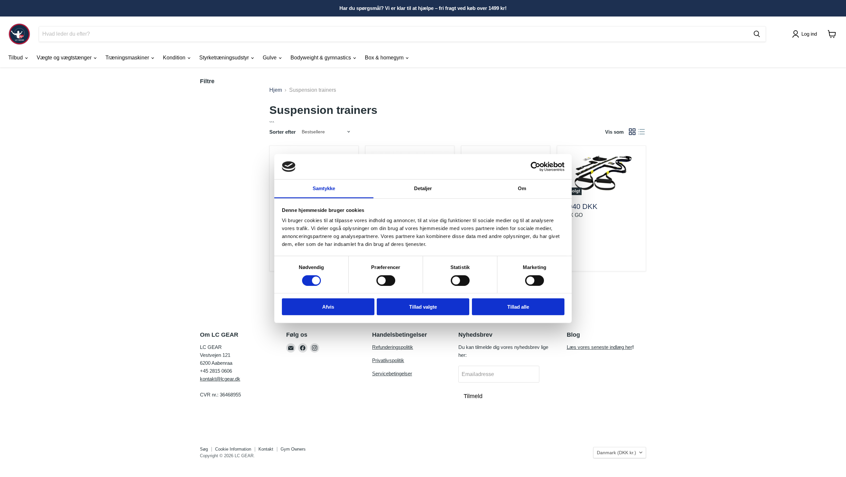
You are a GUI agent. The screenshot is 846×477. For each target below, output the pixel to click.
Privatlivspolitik (388, 360)
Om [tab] (522, 188)
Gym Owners (293, 449)
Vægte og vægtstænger (65, 57)
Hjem (275, 90)
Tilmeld (473, 396)
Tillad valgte (423, 307)
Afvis (328, 307)
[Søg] (757, 34)
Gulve (270, 57)
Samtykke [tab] (324, 188)
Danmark (616, 452)
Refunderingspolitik (392, 347)
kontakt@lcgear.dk (220, 379)
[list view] (641, 131)
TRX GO (572, 215)
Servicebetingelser (392, 373)
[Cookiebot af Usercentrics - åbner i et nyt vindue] (535, 167)
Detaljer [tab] (423, 188)
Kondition (175, 57)
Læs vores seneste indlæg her (599, 347)
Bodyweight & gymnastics (321, 57)
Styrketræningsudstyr (224, 57)
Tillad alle (518, 307)
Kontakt (265, 449)
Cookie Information (233, 449)
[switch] (385, 280)
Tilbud (16, 57)
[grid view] (632, 131)
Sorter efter (282, 132)
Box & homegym (385, 57)
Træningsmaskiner (127, 57)
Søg (204, 449)
